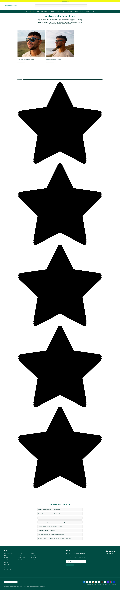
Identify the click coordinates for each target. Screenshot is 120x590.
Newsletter (20, 559)
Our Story (20, 553)
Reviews (20, 79)
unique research (65, 1)
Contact (33, 553)
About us (19, 555)
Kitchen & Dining (45, 11)
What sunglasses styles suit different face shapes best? (50, 526)
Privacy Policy (7, 566)
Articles (87, 11)
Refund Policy (7, 564)
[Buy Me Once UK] (11, 5)
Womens (58, 11)
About (93, 11)
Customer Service (8, 553)
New (27, 11)
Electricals (70, 11)
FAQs (5, 555)
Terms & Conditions (8, 567)
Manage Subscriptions (9, 559)
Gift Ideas (99, 584)
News (109, 584)
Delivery (6, 557)
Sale (38, 11)
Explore (81, 11)
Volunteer (19, 562)
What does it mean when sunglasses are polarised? (49, 509)
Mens (64, 11)
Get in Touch (33, 555)
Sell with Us (33, 557)
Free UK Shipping (21, 62)
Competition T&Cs (8, 569)
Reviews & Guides (90, 584)
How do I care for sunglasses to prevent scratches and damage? (52, 522)
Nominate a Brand (34, 559)
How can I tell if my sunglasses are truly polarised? (49, 513)
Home (52, 11)
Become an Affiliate (35, 561)
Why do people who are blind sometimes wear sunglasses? (51, 534)
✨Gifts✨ (32, 11)
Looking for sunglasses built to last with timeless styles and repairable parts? (54, 538)
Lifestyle (95, 584)
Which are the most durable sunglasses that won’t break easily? (52, 517)
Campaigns (114, 584)
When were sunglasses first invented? (46, 530)
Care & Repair (105, 584)
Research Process (21, 557)
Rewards (19, 561)
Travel (76, 11)
